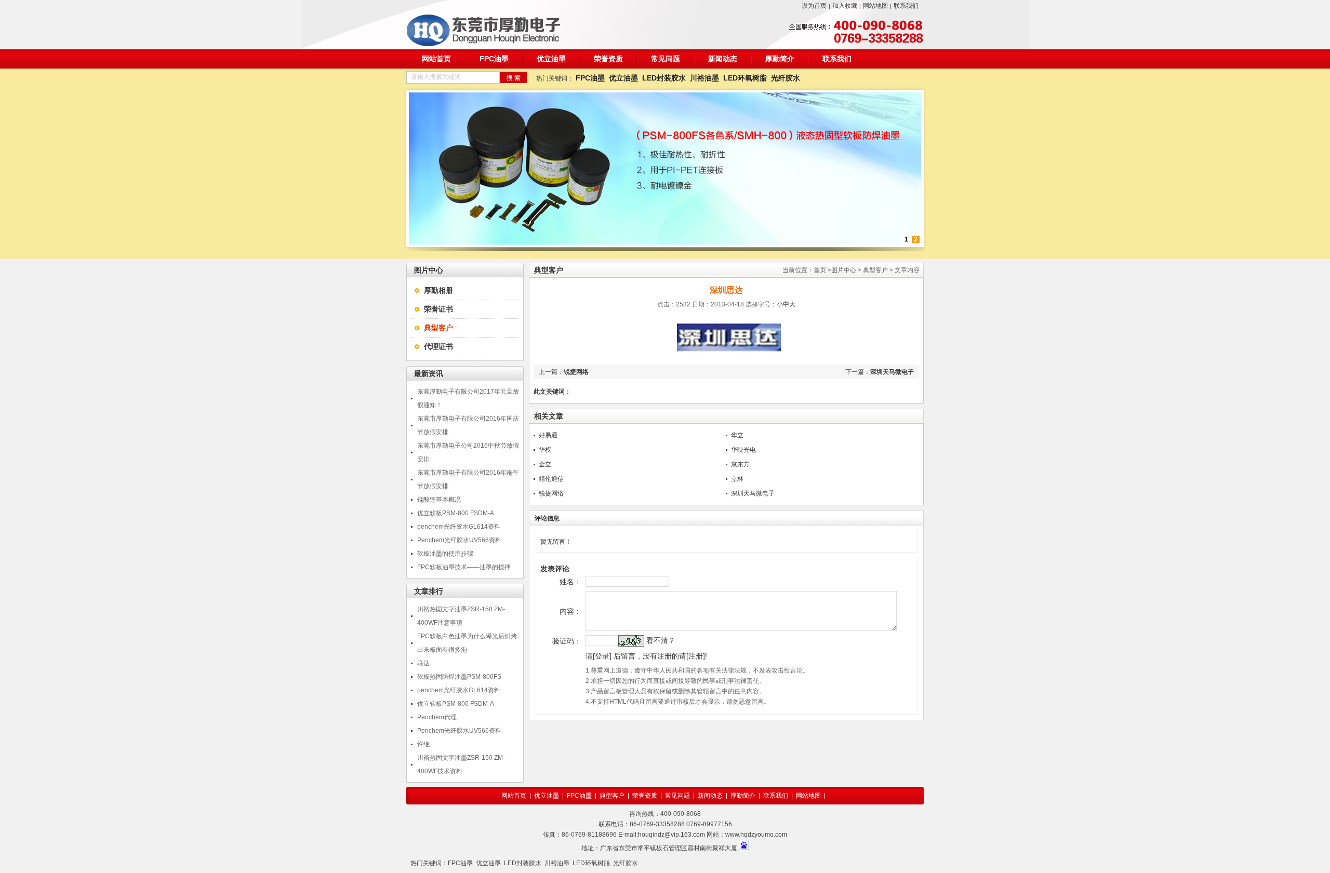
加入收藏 (844, 5)
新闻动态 (722, 59)
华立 (737, 435)
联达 (423, 663)
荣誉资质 (608, 59)
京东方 (740, 464)
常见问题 (665, 59)
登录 (602, 656)
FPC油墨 (494, 59)
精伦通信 (551, 478)
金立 (545, 464)
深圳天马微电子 (892, 371)
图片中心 (843, 270)
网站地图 (875, 5)
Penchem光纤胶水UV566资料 (459, 540)
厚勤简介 (779, 59)
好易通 (548, 435)
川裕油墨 (704, 78)
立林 (737, 478)
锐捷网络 (576, 371)
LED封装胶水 (664, 78)
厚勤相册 (438, 290)
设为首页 (814, 5)
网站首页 (436, 59)
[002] (665, 242)
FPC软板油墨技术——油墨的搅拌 (464, 567)
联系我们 (906, 5)
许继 (423, 744)
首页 (820, 270)
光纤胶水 (785, 78)
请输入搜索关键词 (436, 76)
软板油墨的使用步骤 (445, 553)
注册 (695, 656)
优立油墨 (551, 59)
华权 (545, 449)
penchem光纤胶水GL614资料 (458, 526)
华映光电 (743, 449)
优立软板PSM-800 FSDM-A (455, 513)
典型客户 (875, 270)
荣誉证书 (438, 309)
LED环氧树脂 (745, 78)
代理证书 (438, 346)
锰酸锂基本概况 (439, 499)
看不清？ (660, 640)
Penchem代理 (437, 717)
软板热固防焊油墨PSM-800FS (459, 676)
